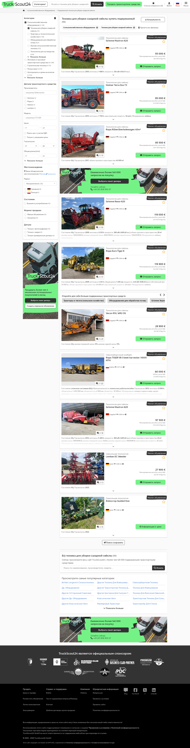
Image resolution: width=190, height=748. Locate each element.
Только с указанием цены (37, 137)
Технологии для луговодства (42, 52)
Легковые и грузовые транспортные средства (40, 61)
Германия (36, 189)
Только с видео (34, 232)
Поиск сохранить (114, 542)
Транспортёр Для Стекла (145, 603)
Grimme (31, 98)
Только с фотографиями (38, 229)
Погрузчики (34, 69)
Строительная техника (39, 65)
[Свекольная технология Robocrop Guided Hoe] (83, 513)
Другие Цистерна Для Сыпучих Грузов (115, 593)
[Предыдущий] (64, 52)
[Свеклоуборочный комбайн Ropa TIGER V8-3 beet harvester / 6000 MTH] (83, 369)
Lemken (31, 108)
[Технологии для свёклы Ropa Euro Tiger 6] (83, 263)
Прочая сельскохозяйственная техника (43, 47)
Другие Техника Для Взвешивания (113, 582)
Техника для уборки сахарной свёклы (43, 29)
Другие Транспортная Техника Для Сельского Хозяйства (124, 587)
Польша (35, 192)
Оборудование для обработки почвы (43, 41)
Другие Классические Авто (75, 603)
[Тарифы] (40, 276)
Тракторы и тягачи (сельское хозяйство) (43, 35)
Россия (47, 174)
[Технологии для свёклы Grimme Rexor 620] (83, 213)
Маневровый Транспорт (108, 603)
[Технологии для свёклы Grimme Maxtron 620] (83, 53)
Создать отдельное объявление (40, 306)
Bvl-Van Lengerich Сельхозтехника (78, 582)
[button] (186, 4)
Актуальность (154, 19)
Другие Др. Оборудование (74, 598)
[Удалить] (97, 27)
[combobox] (40, 183)
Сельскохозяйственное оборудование (37, 23)
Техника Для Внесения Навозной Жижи (151, 593)
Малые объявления (36, 214)
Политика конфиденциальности (78, 743)
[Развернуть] (113, 75)
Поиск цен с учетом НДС (37, 133)
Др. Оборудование (70, 587)
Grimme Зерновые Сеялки (164, 300)
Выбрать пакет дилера (40, 300)
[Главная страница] (24, 10)
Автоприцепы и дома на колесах (40, 73)
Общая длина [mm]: (32, 151)
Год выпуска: (29, 141)
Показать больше (114, 608)
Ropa (30, 101)
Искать (98, 4)
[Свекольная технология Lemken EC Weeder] (83, 469)
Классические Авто (106, 598)
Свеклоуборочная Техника (145, 582)
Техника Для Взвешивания (145, 587)
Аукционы (32, 218)
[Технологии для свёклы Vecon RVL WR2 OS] (83, 325)
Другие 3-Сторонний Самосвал (76, 593)
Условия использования (100, 743)
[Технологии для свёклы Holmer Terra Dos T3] (83, 97)
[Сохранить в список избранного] (163, 41)
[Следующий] (102, 52)
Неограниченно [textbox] (34, 183)
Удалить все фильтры (149, 27)
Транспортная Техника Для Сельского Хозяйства (156, 598)
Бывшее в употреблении (38, 203)
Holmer (31, 105)
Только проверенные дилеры (40, 235)
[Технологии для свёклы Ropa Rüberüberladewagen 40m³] (83, 141)
